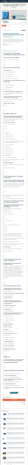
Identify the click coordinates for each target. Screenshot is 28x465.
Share (8, 25)
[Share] (4, 44)
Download (4, 25)
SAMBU (6, 1)
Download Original (14, 399)
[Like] (3, 44)
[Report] (6, 44)
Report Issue (24, 25)
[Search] (26, 1)
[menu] (1, 1)
